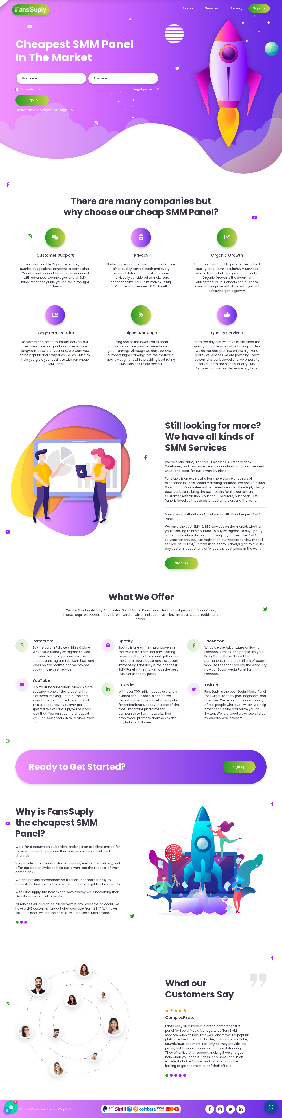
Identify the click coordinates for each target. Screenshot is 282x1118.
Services (211, 8)
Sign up (259, 8)
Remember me (30, 89)
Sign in (188, 8)
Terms (236, 8)
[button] (11, 1107)
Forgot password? (145, 89)
